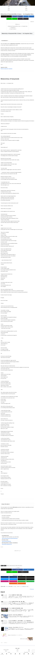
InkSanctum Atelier (6, 649)
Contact (9, 652)
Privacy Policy (26, 652)
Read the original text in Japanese (6, 68)
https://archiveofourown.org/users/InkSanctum (10, 538)
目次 (16, 24)
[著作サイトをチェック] (9, 577)
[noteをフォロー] (26, 579)
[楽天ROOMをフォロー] (9, 581)
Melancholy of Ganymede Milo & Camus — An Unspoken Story (17, 26)
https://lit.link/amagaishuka (6, 541)
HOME (5, 565)
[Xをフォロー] (26, 577)
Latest (17, 649)
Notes (29, 649)
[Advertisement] (17, 557)
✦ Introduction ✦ (13, 27)
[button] (23, 19)
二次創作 (16, 565)
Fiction (2, 565)
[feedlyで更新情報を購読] (26, 581)
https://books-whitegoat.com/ (7, 544)
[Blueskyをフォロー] (9, 579)
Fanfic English (12, 565)
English (8, 565)
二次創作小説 (20, 565)
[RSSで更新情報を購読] (17, 583)
